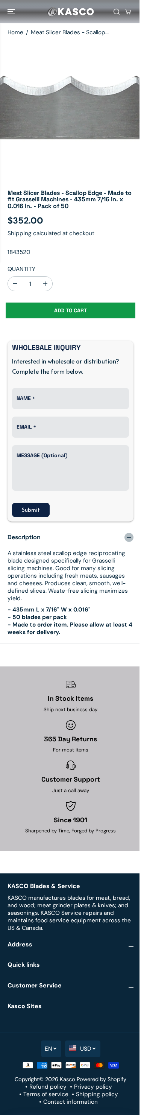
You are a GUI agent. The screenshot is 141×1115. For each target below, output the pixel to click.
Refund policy (48, 1087)
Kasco (67, 1079)
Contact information (70, 1102)
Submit (31, 509)
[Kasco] (70, 12)
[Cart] (127, 11)
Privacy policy (93, 1087)
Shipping (20, 233)
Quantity (21, 269)
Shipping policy (97, 1094)
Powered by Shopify (101, 1079)
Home (15, 32)
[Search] (116, 11)
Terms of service (45, 1094)
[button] (12, 11)
